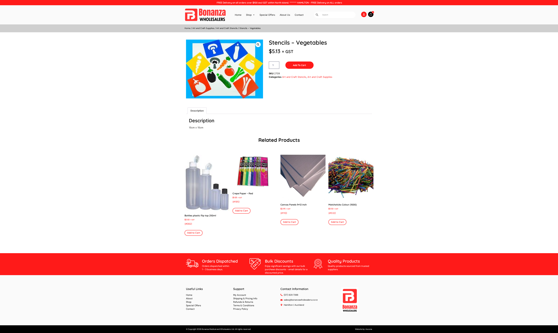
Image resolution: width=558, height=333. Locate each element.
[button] (258, 44)
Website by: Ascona (363, 329)
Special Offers (267, 14)
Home (238, 14)
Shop (249, 14)
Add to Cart (299, 65)
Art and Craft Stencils (226, 28)
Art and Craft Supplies (203, 28)
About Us (285, 14)
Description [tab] (197, 110)
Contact (299, 14)
